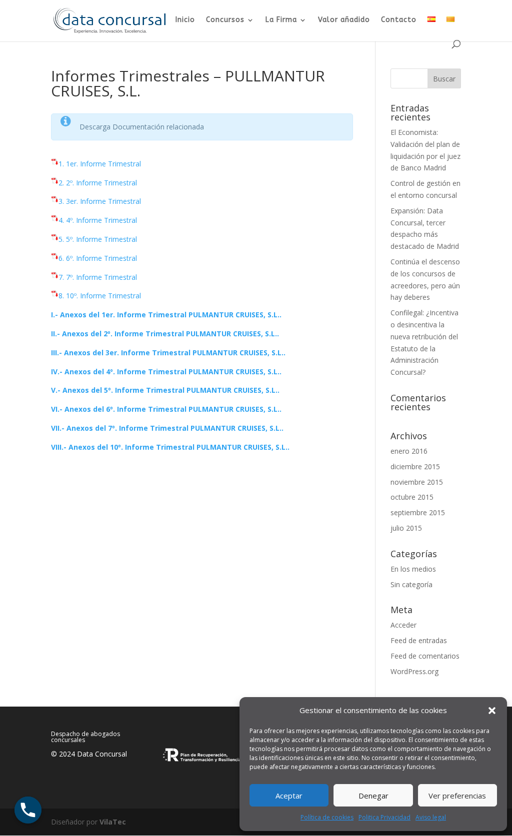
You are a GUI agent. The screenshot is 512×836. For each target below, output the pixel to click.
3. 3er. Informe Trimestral (99, 201)
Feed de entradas (418, 640)
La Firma (281, 20)
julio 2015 (406, 528)
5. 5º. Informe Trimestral (97, 239)
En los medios (413, 569)
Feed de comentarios (425, 656)
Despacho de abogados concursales (85, 737)
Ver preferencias (457, 796)
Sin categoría (411, 584)
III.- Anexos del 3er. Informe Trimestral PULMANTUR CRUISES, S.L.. (168, 352)
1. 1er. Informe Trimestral (99, 163)
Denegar (373, 796)
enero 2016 (409, 451)
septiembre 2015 (417, 512)
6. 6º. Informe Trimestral (97, 258)
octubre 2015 (412, 497)
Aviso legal (431, 817)
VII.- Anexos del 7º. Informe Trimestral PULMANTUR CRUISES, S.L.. (167, 428)
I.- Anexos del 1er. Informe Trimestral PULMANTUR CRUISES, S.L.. (166, 314)
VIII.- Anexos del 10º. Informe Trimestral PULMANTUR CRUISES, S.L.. (170, 447)
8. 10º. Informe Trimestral (99, 295)
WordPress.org (414, 671)
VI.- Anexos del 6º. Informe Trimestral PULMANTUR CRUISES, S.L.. (166, 409)
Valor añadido (344, 20)
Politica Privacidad (384, 817)
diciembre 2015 (415, 466)
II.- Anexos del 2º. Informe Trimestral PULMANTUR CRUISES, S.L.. (165, 333)
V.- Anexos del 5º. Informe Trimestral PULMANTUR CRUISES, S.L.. (165, 390)
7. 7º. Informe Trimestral (97, 277)
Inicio (185, 20)
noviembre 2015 (416, 482)
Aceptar (289, 796)
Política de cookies (327, 817)
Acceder (403, 625)
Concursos (225, 20)
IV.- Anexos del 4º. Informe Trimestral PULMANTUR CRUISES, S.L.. (166, 371)
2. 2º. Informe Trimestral (97, 182)
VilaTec (113, 822)
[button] (492, 711)
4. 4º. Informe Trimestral (97, 220)
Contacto (398, 20)
